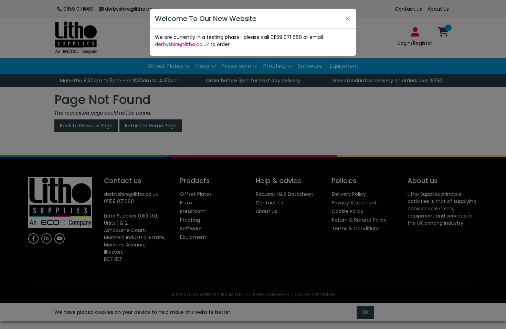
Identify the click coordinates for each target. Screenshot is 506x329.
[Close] (348, 18)
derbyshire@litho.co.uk (182, 44)
